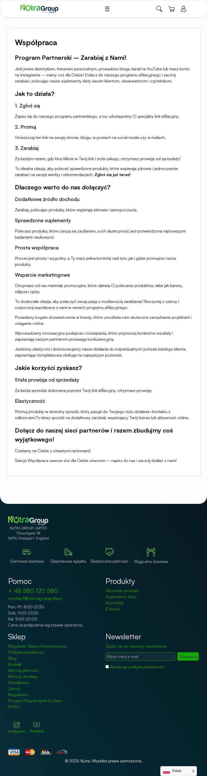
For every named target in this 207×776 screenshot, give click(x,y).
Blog (12, 658)
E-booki (113, 608)
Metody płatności (23, 670)
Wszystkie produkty (123, 590)
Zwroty (14, 688)
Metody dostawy (23, 676)
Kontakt (14, 664)
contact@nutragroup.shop (35, 598)
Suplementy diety (121, 596)
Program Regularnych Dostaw (34, 700)
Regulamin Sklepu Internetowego (37, 646)
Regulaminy (18, 694)
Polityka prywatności (26, 652)
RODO (14, 706)
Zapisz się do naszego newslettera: (136, 646)
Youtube (36, 730)
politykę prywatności (146, 666)
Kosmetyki (114, 602)
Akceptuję (137, 666)
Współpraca (18, 682)
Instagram (16, 731)
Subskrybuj (188, 656)
